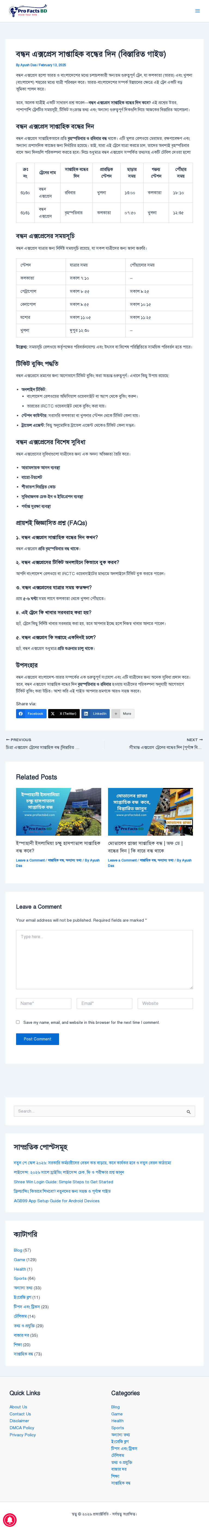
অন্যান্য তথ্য (74, 860)
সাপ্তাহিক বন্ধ (56, 860)
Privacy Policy (23, 1434)
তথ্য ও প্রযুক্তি (24, 1325)
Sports (20, 1278)
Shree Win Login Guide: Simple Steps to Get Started (63, 1181)
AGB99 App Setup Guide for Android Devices (57, 1200)
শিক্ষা (18, 1344)
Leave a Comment (30, 860)
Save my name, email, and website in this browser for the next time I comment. (91, 1022)
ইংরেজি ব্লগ (22, 1297)
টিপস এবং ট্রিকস (27, 1306)
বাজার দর (21, 1335)
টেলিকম (20, 1316)
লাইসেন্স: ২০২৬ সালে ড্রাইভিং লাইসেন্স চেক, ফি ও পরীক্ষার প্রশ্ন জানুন (69, 1172)
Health (20, 1269)
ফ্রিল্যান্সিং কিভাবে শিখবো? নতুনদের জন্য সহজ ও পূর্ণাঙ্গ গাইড (62, 1191)
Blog (18, 1250)
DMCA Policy (22, 1427)
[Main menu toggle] (198, 11)
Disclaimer (19, 1420)
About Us (18, 1406)
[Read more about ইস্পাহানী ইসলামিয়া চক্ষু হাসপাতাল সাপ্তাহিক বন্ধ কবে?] (58, 811)
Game (19, 1259)
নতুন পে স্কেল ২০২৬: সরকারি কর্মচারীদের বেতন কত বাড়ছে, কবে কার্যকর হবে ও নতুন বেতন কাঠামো (92, 1162)
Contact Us (20, 1413)
